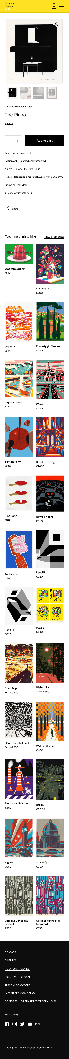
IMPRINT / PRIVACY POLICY (20, 993)
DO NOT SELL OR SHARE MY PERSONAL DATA (31, 1001)
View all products (54, 236)
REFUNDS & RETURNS (17, 968)
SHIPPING (10, 960)
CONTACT (10, 952)
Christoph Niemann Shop (39, 1047)
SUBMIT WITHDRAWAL (17, 977)
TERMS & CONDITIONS (17, 985)
